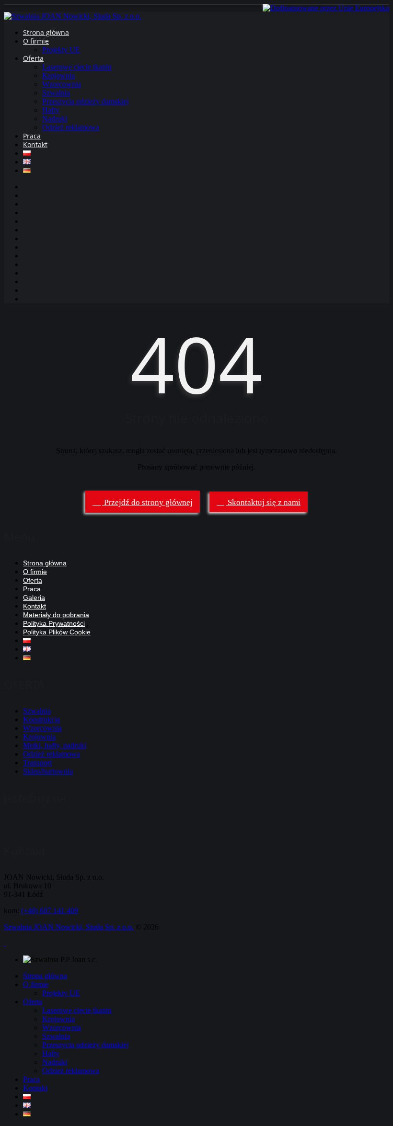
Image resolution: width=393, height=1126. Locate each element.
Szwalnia (56, 93)
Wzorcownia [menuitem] (61, 1027)
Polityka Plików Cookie (57, 632)
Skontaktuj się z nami (263, 502)
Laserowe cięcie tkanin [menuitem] (77, 1010)
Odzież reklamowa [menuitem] (70, 1071)
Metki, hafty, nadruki (54, 745)
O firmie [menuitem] (35, 984)
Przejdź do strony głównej (147, 502)
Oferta (33, 58)
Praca (32, 135)
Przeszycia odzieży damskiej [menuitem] (85, 1045)
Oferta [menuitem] (32, 1002)
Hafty (50, 110)
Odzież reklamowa (70, 127)
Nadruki (54, 119)
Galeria (34, 597)
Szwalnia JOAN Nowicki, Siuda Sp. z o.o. (69, 927)
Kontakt (35, 144)
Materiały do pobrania (56, 615)
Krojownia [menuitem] (58, 1019)
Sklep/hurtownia (48, 771)
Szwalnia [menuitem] (56, 1036)
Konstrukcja (41, 719)
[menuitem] (27, 1096)
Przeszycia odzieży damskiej (85, 101)
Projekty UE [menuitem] (61, 993)
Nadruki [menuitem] (54, 1062)
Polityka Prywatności (54, 623)
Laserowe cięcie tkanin (77, 67)
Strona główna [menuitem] (45, 976)
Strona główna (46, 32)
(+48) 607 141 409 (49, 911)
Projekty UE (61, 50)
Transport (37, 762)
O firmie (36, 41)
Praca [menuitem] (31, 1079)
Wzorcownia (61, 84)
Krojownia (58, 75)
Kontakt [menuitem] (35, 1088)
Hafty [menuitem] (50, 1053)
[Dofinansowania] (326, 8)
